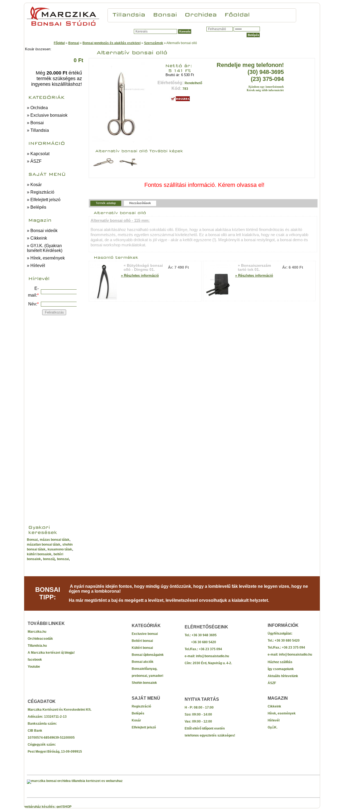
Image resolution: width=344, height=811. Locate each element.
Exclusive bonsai (145, 634)
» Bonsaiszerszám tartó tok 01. (254, 268)
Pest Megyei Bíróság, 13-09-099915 (55, 751)
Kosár (136, 720)
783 (185, 89)
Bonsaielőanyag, (144, 669)
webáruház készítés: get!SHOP (47, 807)
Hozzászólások (140, 203)
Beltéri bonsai (142, 641)
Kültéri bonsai (142, 648)
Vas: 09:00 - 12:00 (198, 721)
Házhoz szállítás (280, 662)
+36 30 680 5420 (200, 642)
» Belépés (36, 207)
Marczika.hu (37, 632)
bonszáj (49, 559)
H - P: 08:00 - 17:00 (199, 707)
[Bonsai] (165, 13)
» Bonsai (35, 122)
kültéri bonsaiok (39, 554)
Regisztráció (141, 706)
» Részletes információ (140, 275)
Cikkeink (274, 706)
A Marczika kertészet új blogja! (51, 653)
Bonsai (73, 43)
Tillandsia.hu (37, 646)
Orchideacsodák (40, 639)
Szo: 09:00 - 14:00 (198, 714)
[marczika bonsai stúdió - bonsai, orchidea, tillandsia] (63, 25)
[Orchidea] (201, 13)
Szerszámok (153, 43)
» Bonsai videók (42, 230)
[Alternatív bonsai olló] (122, 142)
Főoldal (59, 43)
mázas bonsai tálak (54, 540)
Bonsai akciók (142, 662)
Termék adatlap (106, 203)
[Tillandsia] (129, 13)
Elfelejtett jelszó (144, 727)
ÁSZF (272, 683)
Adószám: (36, 716)
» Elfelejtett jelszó (43, 199)
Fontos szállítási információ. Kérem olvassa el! (204, 185)
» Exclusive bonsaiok (47, 115)
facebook (35, 659)
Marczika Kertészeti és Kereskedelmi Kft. (59, 710)
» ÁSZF (34, 161)
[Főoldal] (237, 13)
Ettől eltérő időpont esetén (205, 728)
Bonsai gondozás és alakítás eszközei (112, 43)
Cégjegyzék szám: (42, 744)
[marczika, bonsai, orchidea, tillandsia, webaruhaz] (75, 781)
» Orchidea (37, 107)
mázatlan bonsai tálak (43, 544)
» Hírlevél (36, 265)
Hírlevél (274, 720)
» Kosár (34, 184)
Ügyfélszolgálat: (280, 633)
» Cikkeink (37, 238)
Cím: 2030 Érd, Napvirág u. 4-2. (208, 663)
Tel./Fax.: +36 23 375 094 (203, 649)
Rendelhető (193, 83)
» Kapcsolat (38, 153)
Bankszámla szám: (42, 723)
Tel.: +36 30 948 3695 (201, 635)
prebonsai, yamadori (147, 676)
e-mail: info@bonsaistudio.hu (207, 656)
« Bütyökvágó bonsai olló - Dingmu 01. (143, 268)
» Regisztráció (40, 192)
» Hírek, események (46, 258)
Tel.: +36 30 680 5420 (284, 640)
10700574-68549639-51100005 (51, 737)
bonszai (63, 559)
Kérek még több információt (265, 90)
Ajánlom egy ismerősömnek (266, 86)
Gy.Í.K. (272, 727)
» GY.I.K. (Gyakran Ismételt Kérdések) (44, 248)
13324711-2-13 (55, 716)
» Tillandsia (38, 130)
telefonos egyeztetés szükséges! (210, 735)
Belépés (138, 713)
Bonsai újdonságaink (148, 655)
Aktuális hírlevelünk (283, 676)
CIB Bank (35, 730)
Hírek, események (282, 713)
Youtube (34, 666)
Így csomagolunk (281, 669)
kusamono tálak (60, 549)
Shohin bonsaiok (144, 683)
